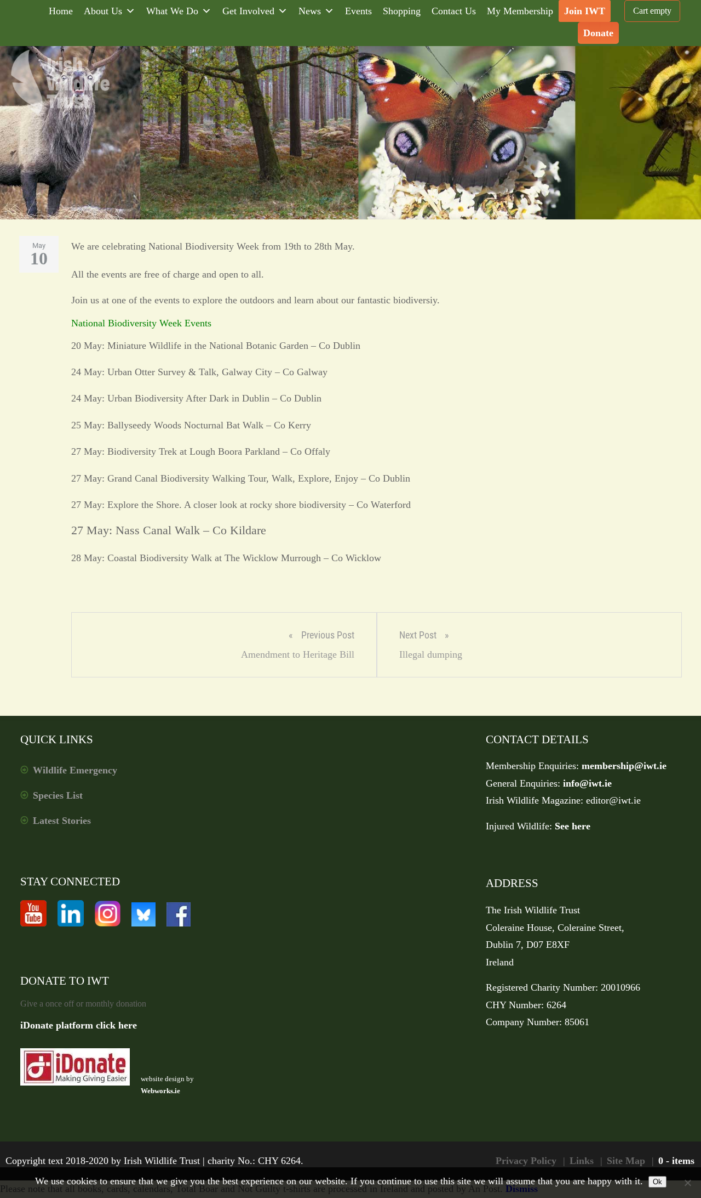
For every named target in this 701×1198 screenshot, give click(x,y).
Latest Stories (62, 820)
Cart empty (652, 10)
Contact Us (454, 10)
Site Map (626, 1160)
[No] (687, 1182)
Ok (657, 1182)
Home (61, 10)
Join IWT (584, 10)
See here (572, 826)
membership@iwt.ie (624, 765)
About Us (103, 10)
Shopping (402, 10)
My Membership (520, 10)
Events (358, 10)
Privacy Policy (526, 1160)
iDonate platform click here (78, 1025)
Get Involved (248, 10)
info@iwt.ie (587, 783)
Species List (58, 795)
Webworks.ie (160, 1091)
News (309, 10)
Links (582, 1160)
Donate (598, 32)
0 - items (676, 1160)
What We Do (172, 10)
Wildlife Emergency (75, 770)
